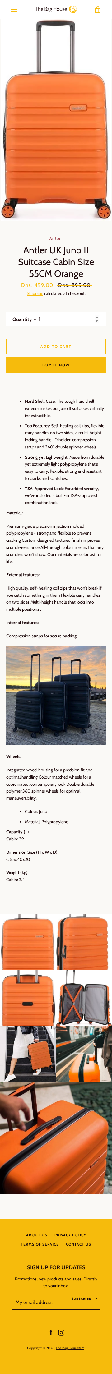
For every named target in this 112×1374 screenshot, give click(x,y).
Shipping (35, 293)
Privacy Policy (70, 1235)
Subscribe (81, 1299)
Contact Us (78, 1244)
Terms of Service (40, 1244)
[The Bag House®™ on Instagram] (61, 1332)
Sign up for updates (56, 1267)
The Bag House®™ (70, 1348)
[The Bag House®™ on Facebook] (51, 1332)
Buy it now (56, 365)
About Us (36, 1235)
